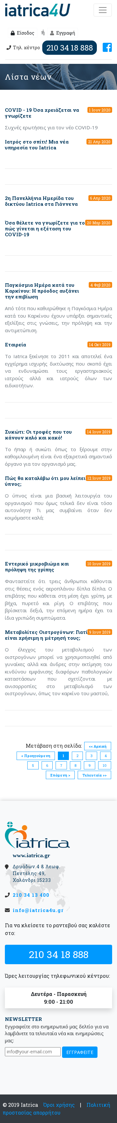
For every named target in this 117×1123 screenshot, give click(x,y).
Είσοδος (25, 33)
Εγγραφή (65, 33)
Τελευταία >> (94, 775)
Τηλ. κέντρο (53, 47)
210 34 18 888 (58, 954)
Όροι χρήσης (59, 1104)
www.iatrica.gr (31, 855)
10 (105, 765)
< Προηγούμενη (35, 755)
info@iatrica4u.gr (38, 910)
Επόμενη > (60, 775)
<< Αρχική (98, 746)
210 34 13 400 (31, 895)
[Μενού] (103, 10)
